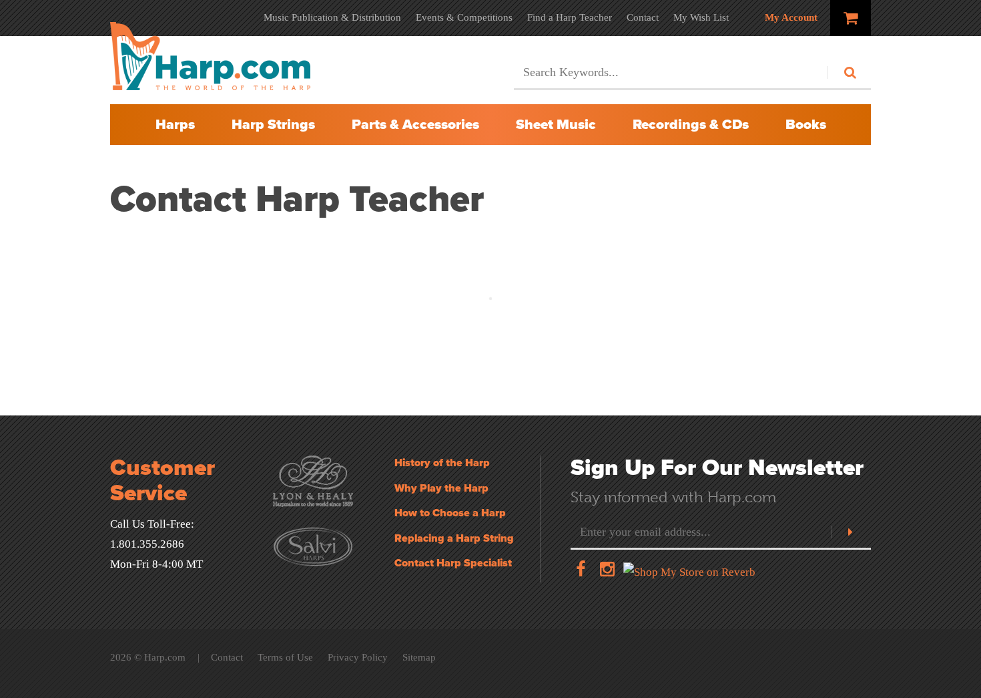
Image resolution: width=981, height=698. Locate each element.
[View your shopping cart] (850, 18)
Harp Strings (273, 124)
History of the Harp (442, 463)
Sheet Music (556, 124)
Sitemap (419, 657)
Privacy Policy (358, 657)
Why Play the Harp (441, 488)
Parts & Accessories (415, 124)
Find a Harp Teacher (569, 17)
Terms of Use (285, 657)
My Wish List (701, 17)
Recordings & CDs (691, 124)
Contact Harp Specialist (453, 563)
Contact (643, 17)
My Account (791, 17)
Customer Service (162, 480)
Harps (175, 124)
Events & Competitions (464, 17)
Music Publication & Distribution (332, 17)
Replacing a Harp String (454, 538)
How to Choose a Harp (450, 513)
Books (805, 124)
